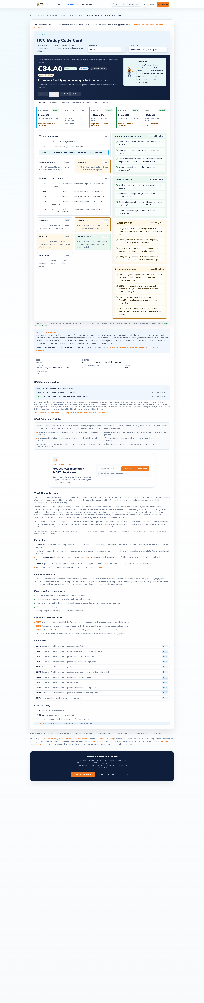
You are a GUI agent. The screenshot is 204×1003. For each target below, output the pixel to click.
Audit (89, 102)
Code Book (65, 102)
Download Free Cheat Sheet (135, 469)
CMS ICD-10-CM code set (47, 534)
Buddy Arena (87, 4)
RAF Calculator (148, 24)
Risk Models (52, 102)
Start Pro (125, 774)
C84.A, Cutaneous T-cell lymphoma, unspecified (74, 15)
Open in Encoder (106, 774)
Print (66, 94)
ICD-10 (33, 15)
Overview (41, 102)
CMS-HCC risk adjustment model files (155, 531)
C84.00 (38, 622)
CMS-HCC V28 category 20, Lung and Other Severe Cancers (65, 739)
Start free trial (163, 4)
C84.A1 (58, 557)
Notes (97, 102)
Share (77, 94)
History (105, 102)
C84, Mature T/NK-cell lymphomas (49, 15)
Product (58, 4)
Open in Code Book (83, 774)
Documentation (78, 102)
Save (44, 94)
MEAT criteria (134, 24)
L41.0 (38, 633)
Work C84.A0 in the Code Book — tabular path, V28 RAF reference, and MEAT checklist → (70, 413)
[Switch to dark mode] (145, 4)
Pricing (99, 4)
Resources (71, 4)
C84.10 (38, 626)
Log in (152, 4)
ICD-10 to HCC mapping (104, 739)
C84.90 (38, 630)
